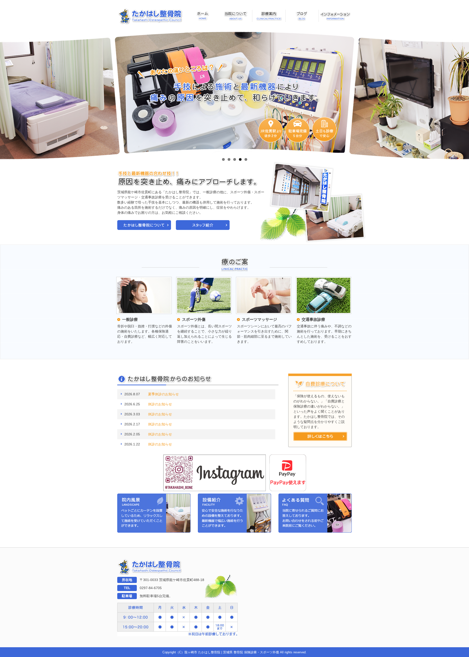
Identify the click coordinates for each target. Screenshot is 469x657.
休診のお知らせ (160, 404)
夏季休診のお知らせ (163, 394)
